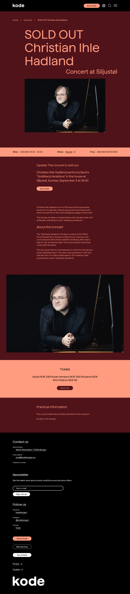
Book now (64, 388)
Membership (22, 547)
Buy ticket (91, 6)
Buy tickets (22, 555)
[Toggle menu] (115, 5)
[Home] (18, 6)
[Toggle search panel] (109, 6)
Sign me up (21, 494)
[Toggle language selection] (104, 6)
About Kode (22, 538)
